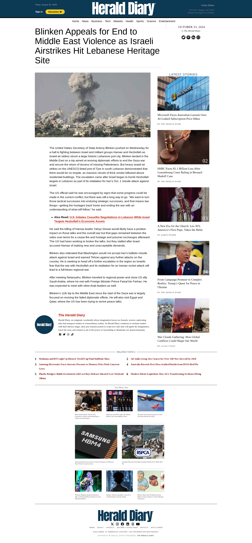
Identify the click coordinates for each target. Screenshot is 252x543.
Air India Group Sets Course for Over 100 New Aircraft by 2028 (163, 358)
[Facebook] (60, 334)
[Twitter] (183, 37)
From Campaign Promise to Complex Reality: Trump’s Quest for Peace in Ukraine (180, 283)
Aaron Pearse (168, 235)
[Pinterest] (188, 37)
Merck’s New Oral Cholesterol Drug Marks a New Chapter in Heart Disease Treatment (150, 497)
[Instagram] (68, 334)
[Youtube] (137, 524)
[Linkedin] (193, 37)
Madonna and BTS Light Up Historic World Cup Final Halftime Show (74, 358)
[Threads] (132, 524)
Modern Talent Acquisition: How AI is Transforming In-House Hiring (166, 374)
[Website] (72, 334)
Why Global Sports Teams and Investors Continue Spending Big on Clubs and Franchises (87, 416)
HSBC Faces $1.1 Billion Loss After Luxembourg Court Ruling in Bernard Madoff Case (180, 172)
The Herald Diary (192, 31)
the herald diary (145, 536)
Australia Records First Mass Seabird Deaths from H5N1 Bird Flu (164, 364)
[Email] (198, 37)
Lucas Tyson (168, 346)
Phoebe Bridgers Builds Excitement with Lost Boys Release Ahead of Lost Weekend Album (88, 497)
